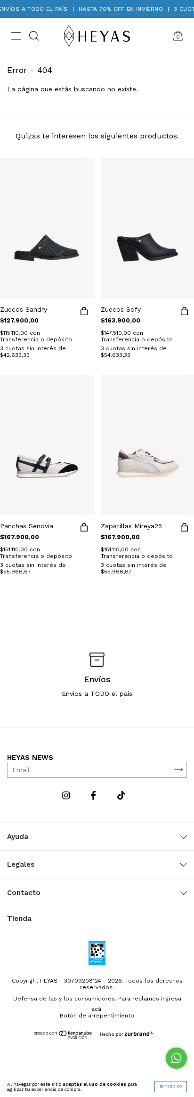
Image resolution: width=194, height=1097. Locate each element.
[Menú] (16, 37)
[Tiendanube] (63, 1037)
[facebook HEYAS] (94, 795)
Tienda (19, 918)
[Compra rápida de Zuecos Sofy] (184, 312)
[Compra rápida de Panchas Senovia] (84, 529)
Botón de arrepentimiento (97, 1015)
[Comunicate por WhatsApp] (176, 1058)
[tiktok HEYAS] (121, 795)
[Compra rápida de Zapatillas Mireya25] (184, 529)
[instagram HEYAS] (67, 795)
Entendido (171, 1086)
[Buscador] (34, 37)
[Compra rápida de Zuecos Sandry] (84, 312)
